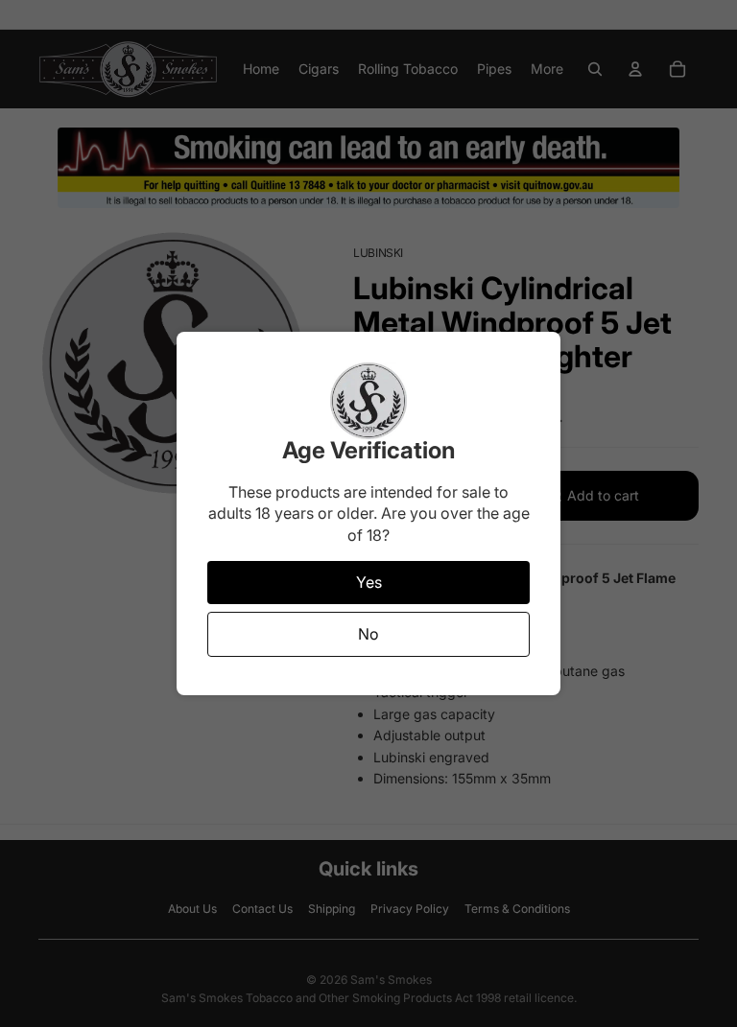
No (368, 633)
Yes (369, 582)
